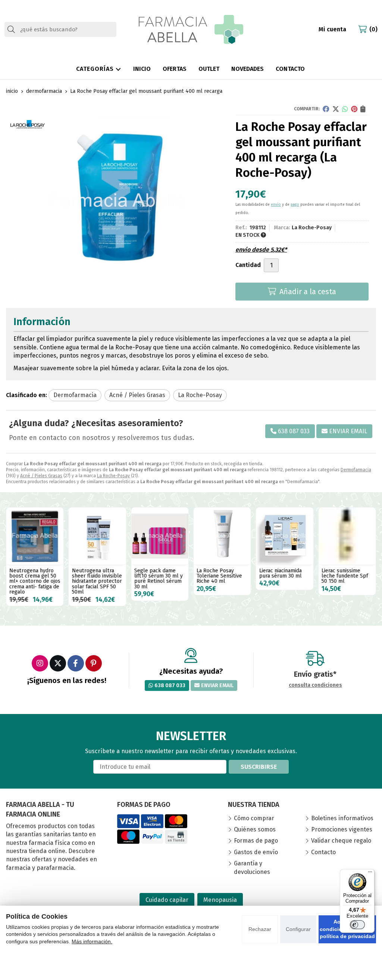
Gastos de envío (256, 852)
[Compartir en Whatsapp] (345, 109)
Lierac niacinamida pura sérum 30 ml (280, 573)
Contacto (323, 852)
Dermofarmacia (356, 469)
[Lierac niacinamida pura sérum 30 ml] (284, 535)
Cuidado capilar (166, 899)
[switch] (357, 924)
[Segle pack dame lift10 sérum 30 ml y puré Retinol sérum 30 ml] (159, 535)
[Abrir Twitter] (57, 663)
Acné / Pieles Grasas (41, 475)
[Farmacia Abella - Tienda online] (191, 29)
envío (276, 204)
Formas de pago (256, 840)
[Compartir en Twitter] (335, 109)
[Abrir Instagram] (39, 663)
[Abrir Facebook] (75, 663)
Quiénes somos (255, 829)
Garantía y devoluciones (252, 867)
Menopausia (220, 899)
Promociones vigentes (341, 829)
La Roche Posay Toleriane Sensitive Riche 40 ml (219, 576)
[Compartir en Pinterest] (354, 109)
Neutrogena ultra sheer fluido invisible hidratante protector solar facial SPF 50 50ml (97, 581)
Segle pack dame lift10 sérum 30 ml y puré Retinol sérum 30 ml (158, 578)
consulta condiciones (315, 685)
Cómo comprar (254, 818)
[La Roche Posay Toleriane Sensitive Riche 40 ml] (222, 535)
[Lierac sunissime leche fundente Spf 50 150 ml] (347, 535)
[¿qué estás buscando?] (60, 29)
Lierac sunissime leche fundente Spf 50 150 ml (345, 576)
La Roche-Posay (113, 475)
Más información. (92, 941)
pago (295, 204)
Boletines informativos (342, 818)
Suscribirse (259, 766)
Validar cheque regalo (341, 840)
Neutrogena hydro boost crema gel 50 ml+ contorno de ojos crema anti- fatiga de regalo (34, 581)
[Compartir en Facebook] (326, 109)
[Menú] (370, 873)
